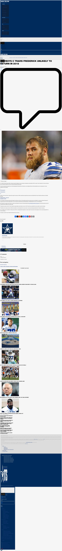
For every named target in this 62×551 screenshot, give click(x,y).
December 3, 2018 (3, 198)
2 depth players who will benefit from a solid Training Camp (12, 381)
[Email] (31, 216)
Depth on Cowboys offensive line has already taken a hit (11, 413)
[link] (15, 216)
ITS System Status (4, 451)
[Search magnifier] (1, 40)
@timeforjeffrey (2, 191)
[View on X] (0, 193)
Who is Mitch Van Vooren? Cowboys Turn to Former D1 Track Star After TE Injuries (6, 431)
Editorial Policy (6, 448)
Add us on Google (4, 181)
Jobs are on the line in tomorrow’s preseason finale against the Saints (6, 421)
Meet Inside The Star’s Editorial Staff (8, 449)
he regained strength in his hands (34, 203)
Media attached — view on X (4, 197)
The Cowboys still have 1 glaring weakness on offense (11, 300)
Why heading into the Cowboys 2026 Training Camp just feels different (14, 397)
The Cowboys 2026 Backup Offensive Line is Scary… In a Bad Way (12, 316)
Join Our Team (4, 450)
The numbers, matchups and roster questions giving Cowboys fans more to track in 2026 (18, 284)
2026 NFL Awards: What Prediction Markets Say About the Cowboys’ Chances (6, 418)
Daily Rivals (26, 443)
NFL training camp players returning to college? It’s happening (5, 426)
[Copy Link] (33, 216)
